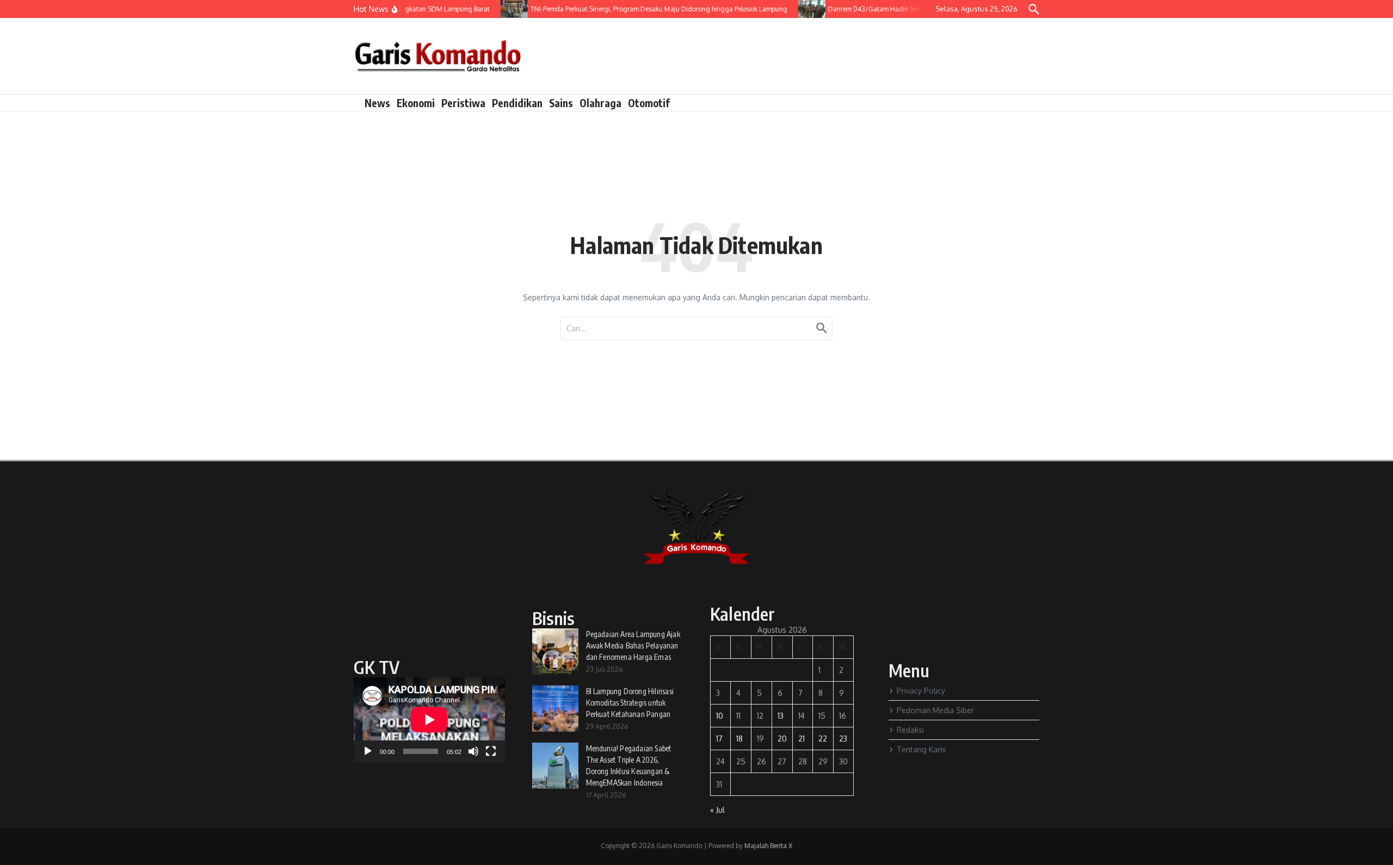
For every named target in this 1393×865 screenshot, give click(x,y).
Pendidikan (517, 102)
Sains (561, 102)
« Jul (717, 809)
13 (781, 715)
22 (822, 738)
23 (843, 738)
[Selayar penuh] (490, 751)
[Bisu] (473, 751)
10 (719, 715)
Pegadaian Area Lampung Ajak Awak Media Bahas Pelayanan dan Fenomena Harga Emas (633, 645)
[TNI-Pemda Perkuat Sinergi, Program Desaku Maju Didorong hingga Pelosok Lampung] (505, 9)
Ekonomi (416, 102)
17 (719, 738)
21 (801, 738)
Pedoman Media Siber (935, 710)
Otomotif (649, 102)
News (377, 102)
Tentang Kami (921, 749)
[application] (429, 719)
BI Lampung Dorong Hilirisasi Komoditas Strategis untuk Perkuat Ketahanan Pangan (630, 703)
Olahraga (600, 102)
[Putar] (367, 751)
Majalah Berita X (768, 846)
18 (739, 738)
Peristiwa (463, 102)
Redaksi (910, 729)
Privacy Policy (921, 690)
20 (782, 738)
